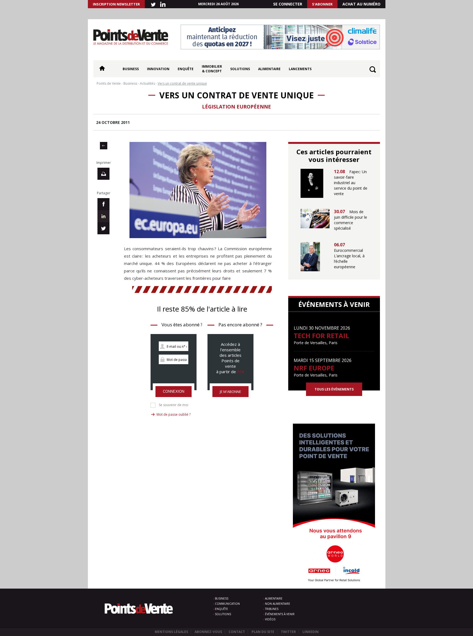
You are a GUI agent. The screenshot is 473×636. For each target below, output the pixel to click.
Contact (237, 631)
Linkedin (310, 631)
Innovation (158, 69)
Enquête (186, 69)
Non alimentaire (277, 604)
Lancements (300, 69)
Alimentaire (269, 69)
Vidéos (270, 619)
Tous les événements (334, 389)
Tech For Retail (321, 335)
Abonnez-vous (208, 631)
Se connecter (287, 4)
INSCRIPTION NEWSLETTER (116, 4)
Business (131, 69)
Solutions (240, 69)
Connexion (173, 391)
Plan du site (263, 631)
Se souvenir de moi (173, 405)
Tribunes (271, 609)
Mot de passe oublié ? (174, 414)
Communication (227, 604)
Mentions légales (171, 631)
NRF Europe (314, 367)
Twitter (288, 631)
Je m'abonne (230, 391)
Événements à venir (280, 614)
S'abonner (322, 4)
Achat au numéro (361, 4)
